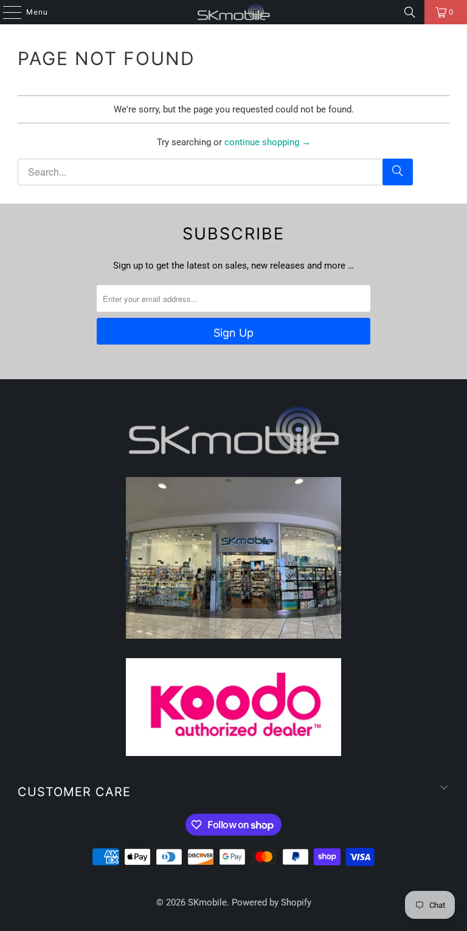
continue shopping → (267, 142)
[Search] (409, 12)
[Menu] (6, 12)
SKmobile (207, 902)
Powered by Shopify (271, 902)
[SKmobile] (233, 12)
